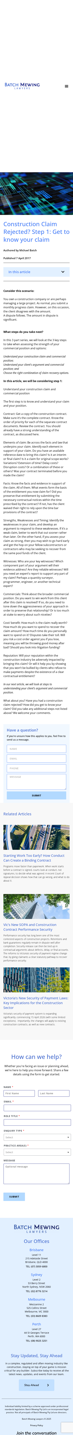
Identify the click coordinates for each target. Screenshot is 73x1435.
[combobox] (37, 1137)
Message (9, 1160)
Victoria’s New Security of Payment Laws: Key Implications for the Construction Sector (35, 1003)
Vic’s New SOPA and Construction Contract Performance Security (29, 927)
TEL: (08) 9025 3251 (36, 1340)
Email (9, 1101)
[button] (66, 86)
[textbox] (36, 1137)
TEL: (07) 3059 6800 (36, 1266)
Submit (14, 1196)
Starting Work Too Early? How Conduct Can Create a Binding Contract (34, 858)
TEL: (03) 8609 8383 (36, 1316)
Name (8, 1087)
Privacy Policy (36, 1425)
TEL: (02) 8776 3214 (36, 1291)
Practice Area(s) (16, 1145)
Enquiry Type (14, 1130)
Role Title (12, 1116)
